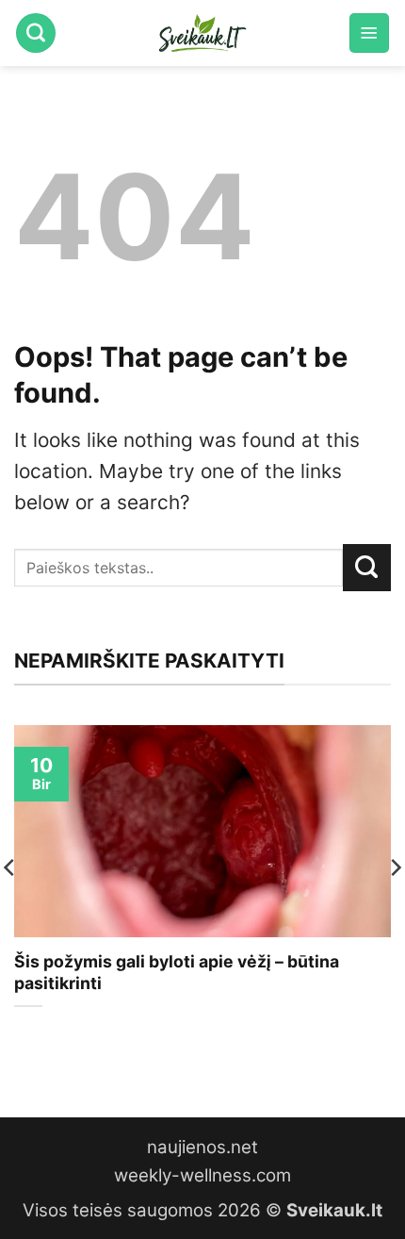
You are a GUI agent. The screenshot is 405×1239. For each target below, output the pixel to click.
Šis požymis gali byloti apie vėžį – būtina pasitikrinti (176, 972)
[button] (369, 33)
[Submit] (367, 567)
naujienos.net (202, 1147)
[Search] (36, 33)
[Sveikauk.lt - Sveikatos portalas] (202, 33)
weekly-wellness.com (202, 1175)
